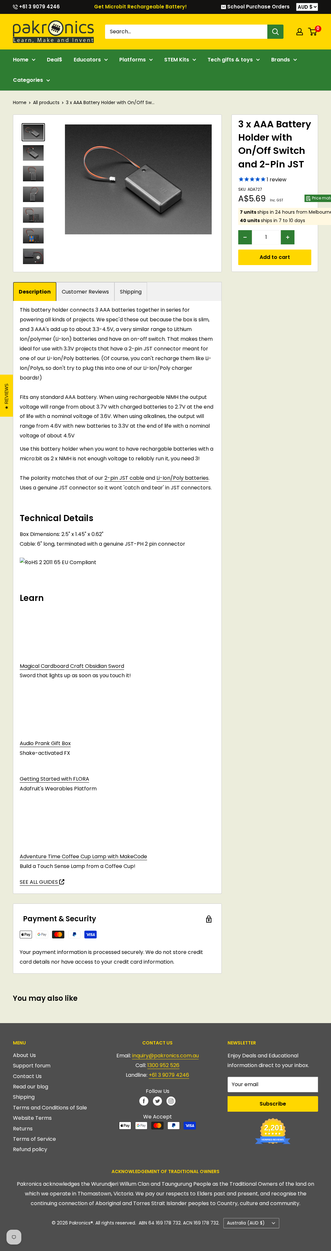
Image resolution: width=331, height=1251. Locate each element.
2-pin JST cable (124, 478)
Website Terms (32, 1118)
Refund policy (30, 1149)
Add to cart (275, 257)
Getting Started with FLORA (54, 779)
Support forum (31, 1065)
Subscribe (273, 1103)
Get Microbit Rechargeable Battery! (140, 6)
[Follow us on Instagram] (171, 1101)
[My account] (299, 31)
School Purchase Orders (258, 6)
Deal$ (54, 59)
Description (35, 291)
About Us (24, 1055)
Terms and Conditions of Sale (50, 1107)
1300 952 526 (163, 1065)
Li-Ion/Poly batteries (182, 478)
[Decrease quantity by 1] (245, 237)
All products (46, 102)
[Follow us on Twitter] (157, 1101)
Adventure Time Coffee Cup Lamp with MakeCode (83, 856)
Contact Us (27, 1076)
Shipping (131, 291)
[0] (313, 32)
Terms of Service (34, 1139)
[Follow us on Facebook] (143, 1101)
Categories (28, 80)
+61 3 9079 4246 (39, 6)
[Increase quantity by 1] (287, 237)
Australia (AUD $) (246, 1223)
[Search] (275, 32)
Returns (23, 1128)
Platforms (132, 59)
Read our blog (30, 1086)
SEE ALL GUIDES (39, 882)
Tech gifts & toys (230, 59)
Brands (280, 59)
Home (20, 59)
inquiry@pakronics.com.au (165, 1055)
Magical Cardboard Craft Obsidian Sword (72, 666)
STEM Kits (176, 59)
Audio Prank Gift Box (45, 743)
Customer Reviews (85, 291)
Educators (87, 59)
